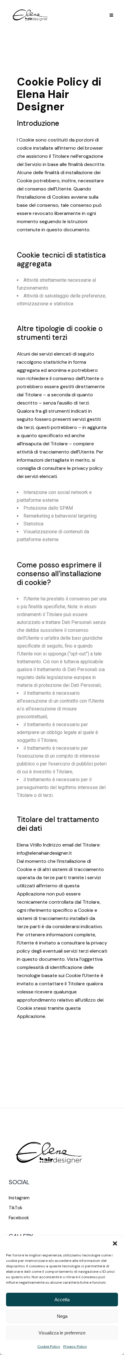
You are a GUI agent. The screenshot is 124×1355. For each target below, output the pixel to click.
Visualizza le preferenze (62, 1332)
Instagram (19, 1198)
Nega (62, 1316)
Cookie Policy (48, 1346)
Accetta (62, 1299)
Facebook (19, 1218)
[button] (115, 1243)
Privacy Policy (75, 1346)
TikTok (15, 1208)
